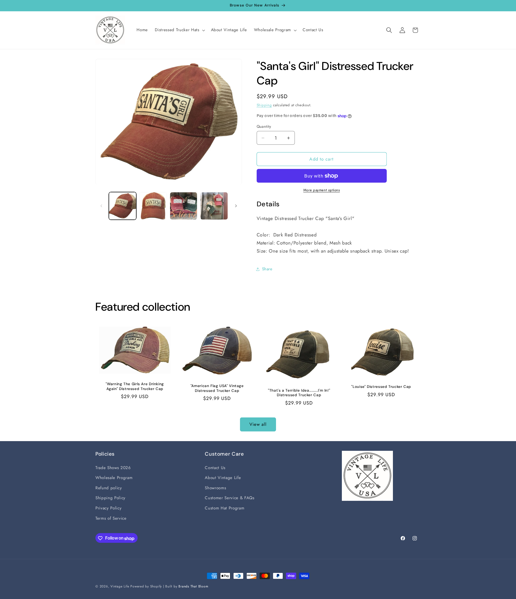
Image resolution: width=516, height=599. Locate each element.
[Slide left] (101, 206)
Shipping (264, 105)
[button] (179, 30)
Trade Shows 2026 (113, 468)
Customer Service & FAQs (229, 498)
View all (258, 424)
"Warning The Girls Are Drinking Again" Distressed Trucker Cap (135, 386)
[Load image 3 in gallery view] (184, 206)
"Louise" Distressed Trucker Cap (381, 386)
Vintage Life (119, 586)
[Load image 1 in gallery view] (123, 206)
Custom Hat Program (224, 508)
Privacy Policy (108, 508)
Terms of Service (111, 518)
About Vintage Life (223, 478)
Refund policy (108, 488)
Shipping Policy (110, 498)
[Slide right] (236, 206)
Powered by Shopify (146, 586)
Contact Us (215, 468)
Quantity (264, 126)
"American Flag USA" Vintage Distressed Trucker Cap (216, 388)
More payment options (321, 190)
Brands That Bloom (193, 586)
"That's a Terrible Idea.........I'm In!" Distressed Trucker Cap (299, 393)
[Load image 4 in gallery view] (214, 206)
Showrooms (215, 488)
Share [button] (267, 269)
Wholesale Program (113, 478)
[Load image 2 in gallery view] (153, 206)
